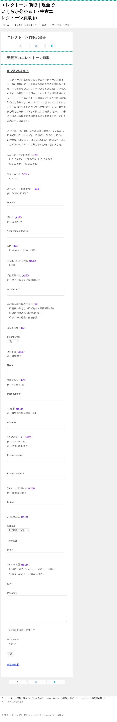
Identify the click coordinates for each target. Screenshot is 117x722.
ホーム (6, 25)
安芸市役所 (13, 664)
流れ (44, 25)
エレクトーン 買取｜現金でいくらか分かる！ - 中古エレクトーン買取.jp (28, 11)
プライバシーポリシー (62, 25)
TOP (39, 698)
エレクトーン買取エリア (26, 25)
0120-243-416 (18, 71)
